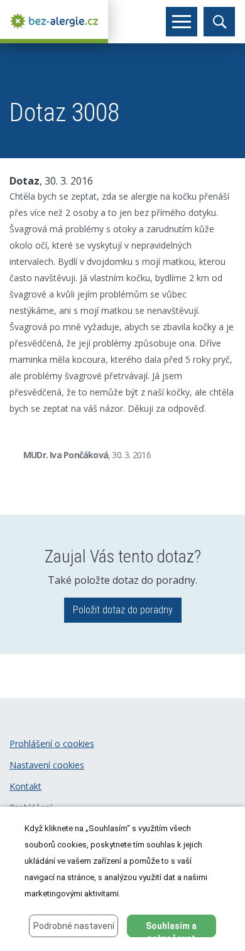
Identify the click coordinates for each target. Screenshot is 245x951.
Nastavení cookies (46, 765)
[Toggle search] (219, 21)
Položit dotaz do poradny (123, 610)
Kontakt (25, 786)
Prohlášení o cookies (51, 744)
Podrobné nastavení (73, 926)
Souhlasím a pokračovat (171, 929)
